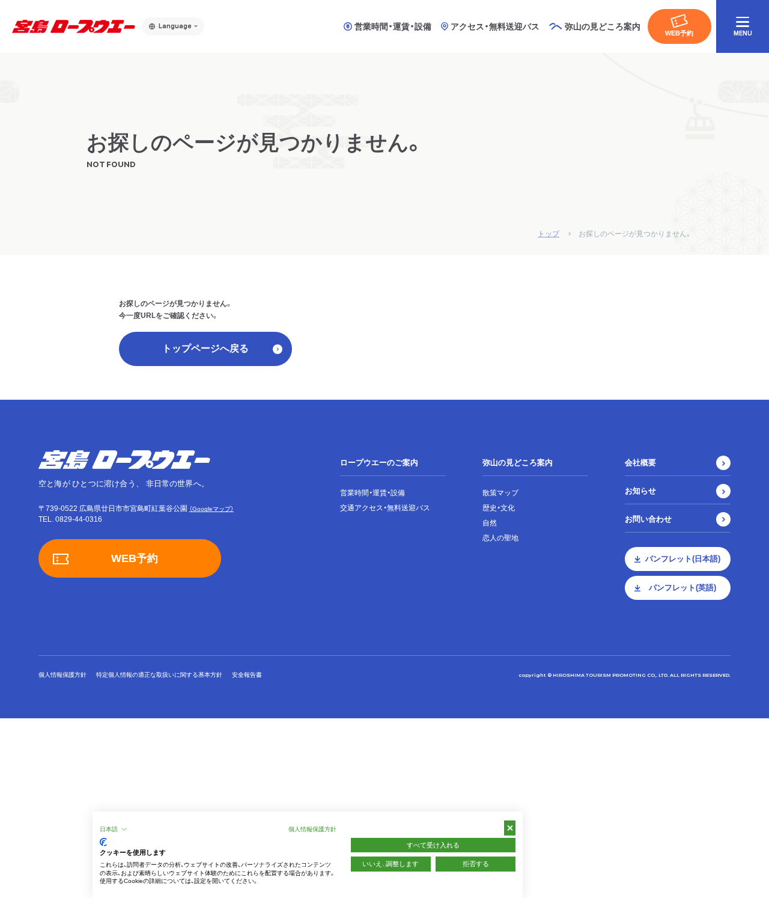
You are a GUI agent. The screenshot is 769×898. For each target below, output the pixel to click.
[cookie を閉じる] (509, 827)
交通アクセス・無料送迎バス (385, 508)
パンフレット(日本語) (682, 558)
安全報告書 (247, 674)
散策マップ (500, 493)
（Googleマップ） (211, 509)
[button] (113, 829)
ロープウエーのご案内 (379, 462)
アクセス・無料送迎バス (495, 26)
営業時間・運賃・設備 (392, 26)
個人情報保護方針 (62, 674)
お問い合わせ (648, 519)
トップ (548, 234)
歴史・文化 (498, 508)
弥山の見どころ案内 (517, 462)
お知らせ (640, 490)
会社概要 (640, 462)
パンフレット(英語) (682, 587)
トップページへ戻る (205, 348)
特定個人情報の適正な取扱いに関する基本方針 (159, 674)
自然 (489, 523)
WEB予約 (679, 33)
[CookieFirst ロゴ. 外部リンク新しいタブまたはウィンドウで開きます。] (103, 842)
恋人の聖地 (500, 538)
